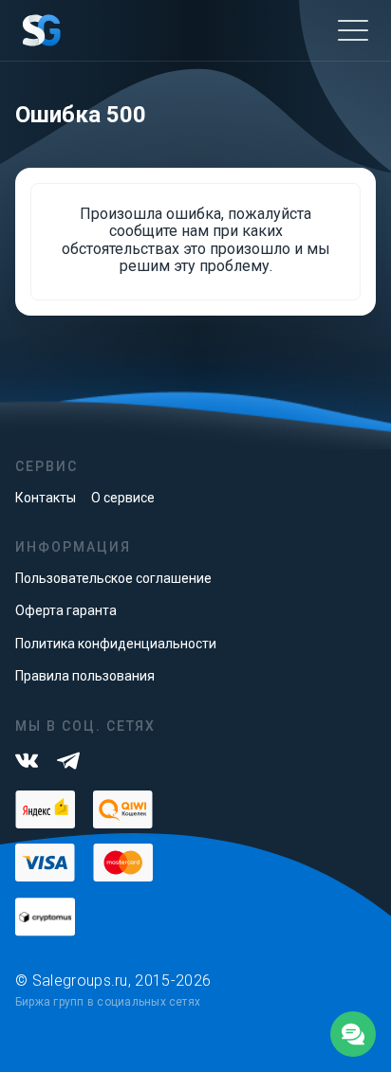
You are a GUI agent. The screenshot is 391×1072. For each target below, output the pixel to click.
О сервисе (123, 497)
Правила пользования (85, 675)
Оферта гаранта (66, 610)
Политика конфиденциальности (115, 643)
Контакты (45, 497)
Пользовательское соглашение (113, 578)
